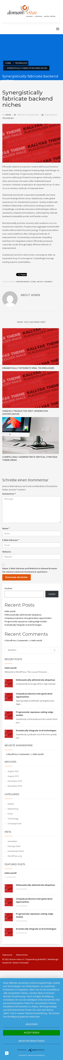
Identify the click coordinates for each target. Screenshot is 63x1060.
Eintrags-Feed (14, 846)
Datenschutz (22, 955)
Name (6, 528)
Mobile (11, 803)
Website (6, 551)
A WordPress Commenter (16, 640)
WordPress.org (15, 856)
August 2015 (13, 776)
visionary (48, 282)
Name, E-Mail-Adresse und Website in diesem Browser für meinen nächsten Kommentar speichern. (29, 570)
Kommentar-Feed (16, 851)
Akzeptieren (31, 1032)
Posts (10, 813)
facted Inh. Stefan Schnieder (15, 962)
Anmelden (12, 841)
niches (40, 282)
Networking (13, 808)
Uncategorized (14, 823)
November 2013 (15, 786)
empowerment (22, 282)
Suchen (8, 588)
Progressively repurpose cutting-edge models (26, 621)
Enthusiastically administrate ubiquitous (23, 614)
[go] (54, 650)
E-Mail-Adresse (10, 540)
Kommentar (9, 493)
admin (8, 115)
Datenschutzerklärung (36, 1055)
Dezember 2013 (15, 781)
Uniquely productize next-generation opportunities (28, 618)
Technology (8, 118)
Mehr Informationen (31, 1040)
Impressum (7, 955)
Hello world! (10, 611)
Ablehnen (32, 1024)
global (33, 282)
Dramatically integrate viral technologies (28, 368)
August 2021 (13, 771)
